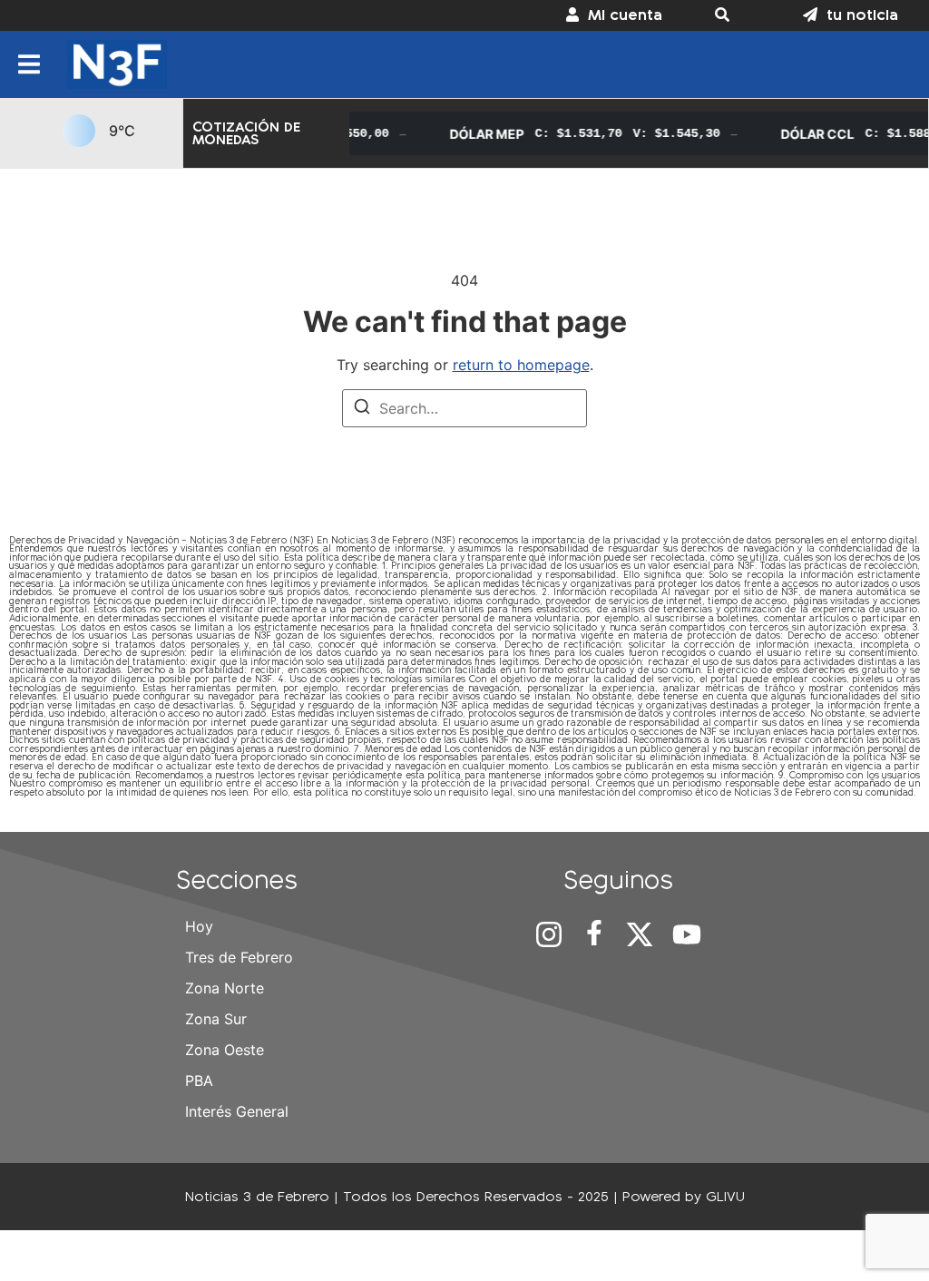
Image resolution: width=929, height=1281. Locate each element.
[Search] (362, 409)
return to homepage (521, 365)
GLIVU (725, 1196)
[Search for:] (464, 408)
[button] (732, 15)
